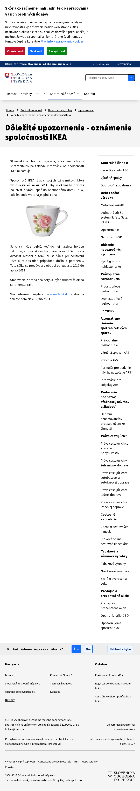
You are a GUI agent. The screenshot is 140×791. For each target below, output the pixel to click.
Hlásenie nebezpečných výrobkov (112, 249)
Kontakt (89, 94)
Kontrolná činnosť (31, 110)
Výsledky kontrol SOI (115, 170)
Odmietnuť (15, 51)
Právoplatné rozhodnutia (110, 276)
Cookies (9, 767)
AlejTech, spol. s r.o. (71, 780)
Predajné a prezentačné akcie (115, 593)
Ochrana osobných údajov (20, 691)
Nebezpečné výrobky (60, 110)
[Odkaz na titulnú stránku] (18, 78)
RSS (76, 761)
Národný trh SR (111, 237)
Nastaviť (36, 51)
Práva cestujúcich (114, 436)
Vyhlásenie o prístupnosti (20, 761)
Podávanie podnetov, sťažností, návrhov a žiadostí (115, 399)
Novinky (26, 94)
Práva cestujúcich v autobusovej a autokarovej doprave (115, 477)
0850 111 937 (127, 743)
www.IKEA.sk (59, 294)
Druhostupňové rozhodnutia (111, 301)
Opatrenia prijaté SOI (115, 615)
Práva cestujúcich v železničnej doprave (115, 462)
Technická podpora (61, 683)
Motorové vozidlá (112, 205)
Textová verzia (100, 64)
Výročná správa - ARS (115, 353)
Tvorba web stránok (16, 780)
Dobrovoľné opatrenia (116, 185)
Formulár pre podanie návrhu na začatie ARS (116, 370)
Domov (12, 94)
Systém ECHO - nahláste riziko (111, 264)
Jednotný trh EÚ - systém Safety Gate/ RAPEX (115, 217)
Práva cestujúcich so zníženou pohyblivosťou (114, 448)
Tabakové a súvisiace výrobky (114, 553)
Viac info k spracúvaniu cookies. (62, 41)
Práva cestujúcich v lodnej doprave (114, 492)
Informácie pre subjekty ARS (111, 382)
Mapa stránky (89, 761)
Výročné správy (111, 178)
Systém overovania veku (114, 581)
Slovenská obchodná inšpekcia (22, 683)
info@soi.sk (54, 743)
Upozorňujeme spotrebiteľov (111, 625)
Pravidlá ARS (109, 360)
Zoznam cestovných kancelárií (115, 529)
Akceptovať (57, 51)
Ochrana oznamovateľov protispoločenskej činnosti (113, 421)
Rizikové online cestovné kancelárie (114, 541)
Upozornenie (86, 110)
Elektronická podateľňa (109, 675)
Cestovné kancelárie (109, 516)
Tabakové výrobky (113, 564)
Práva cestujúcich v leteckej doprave (114, 504)
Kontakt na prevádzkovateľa (54, 761)
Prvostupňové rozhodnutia (110, 288)
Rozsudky (107, 311)
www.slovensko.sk (124, 729)
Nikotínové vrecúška (115, 571)
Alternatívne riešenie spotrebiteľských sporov (114, 325)
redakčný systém (39, 780)
